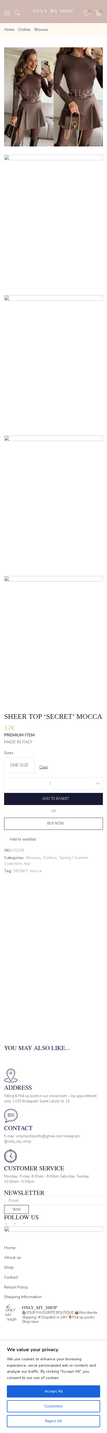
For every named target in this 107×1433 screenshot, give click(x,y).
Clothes (24, 29)
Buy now (55, 823)
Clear (43, 767)
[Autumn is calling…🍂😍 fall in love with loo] (53, 1332)
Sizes (8, 752)
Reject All (53, 1421)
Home (9, 29)
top (27, 863)
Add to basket (55, 798)
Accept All (53, 1391)
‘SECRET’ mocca (27, 871)
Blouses (41, 29)
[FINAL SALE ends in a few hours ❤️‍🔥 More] (53, 1339)
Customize (53, 1406)
